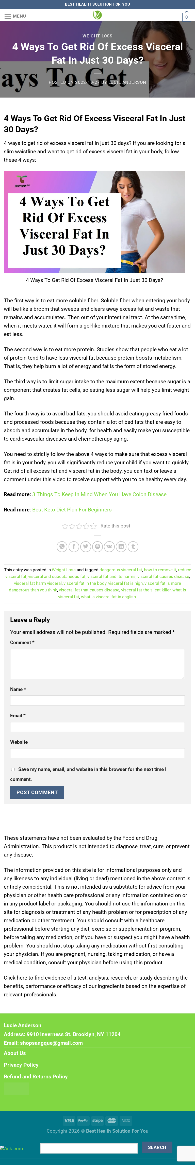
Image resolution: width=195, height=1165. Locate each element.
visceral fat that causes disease (89, 590)
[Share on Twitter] (85, 546)
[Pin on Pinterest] (97, 546)
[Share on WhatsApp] (62, 546)
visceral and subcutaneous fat (57, 576)
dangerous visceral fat (121, 569)
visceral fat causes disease (163, 576)
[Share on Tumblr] (133, 546)
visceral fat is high (125, 583)
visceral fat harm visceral (38, 583)
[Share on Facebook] (74, 546)
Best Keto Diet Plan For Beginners (72, 510)
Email (18, 716)
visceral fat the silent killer (146, 590)
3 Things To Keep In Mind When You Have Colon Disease (99, 494)
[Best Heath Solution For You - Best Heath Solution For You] (97, 15)
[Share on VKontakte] (109, 546)
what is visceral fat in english (108, 596)
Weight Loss (97, 36)
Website (19, 742)
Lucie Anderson (127, 82)
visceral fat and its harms (111, 576)
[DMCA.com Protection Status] (16, 1088)
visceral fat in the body (84, 583)
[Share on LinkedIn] (121, 546)
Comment (22, 642)
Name (18, 689)
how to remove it (160, 569)
